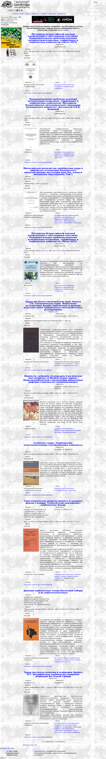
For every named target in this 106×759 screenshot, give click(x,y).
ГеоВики (44, 14)
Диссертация (59, 217)
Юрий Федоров (40, 751)
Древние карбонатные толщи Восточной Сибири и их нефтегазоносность (53, 591)
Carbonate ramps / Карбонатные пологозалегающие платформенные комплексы (53, 444)
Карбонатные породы (72, 660)
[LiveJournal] (19, 10)
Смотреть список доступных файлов (38, 93)
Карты (28, 14)
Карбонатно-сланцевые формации (67, 727)
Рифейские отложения (72, 223)
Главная (15, 14)
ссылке (66, 30)
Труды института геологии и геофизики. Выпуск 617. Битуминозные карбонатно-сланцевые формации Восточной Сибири (53, 674)
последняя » (59, 741)
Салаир (63, 576)
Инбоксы (35, 14)
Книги (22, 14)
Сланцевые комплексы (63, 730)
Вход (96, 2)
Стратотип (58, 578)
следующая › (50, 741)
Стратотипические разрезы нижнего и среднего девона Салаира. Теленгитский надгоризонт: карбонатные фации (53, 503)
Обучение (52, 14)
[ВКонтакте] (11, 10)
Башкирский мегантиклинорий (66, 215)
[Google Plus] (22, 10)
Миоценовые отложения (63, 430)
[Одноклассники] (15, 10)
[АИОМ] (53, 19)
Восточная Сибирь (61, 658)
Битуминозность (60, 723)
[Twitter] (13, 10)
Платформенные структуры (65, 490)
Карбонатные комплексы (64, 363)
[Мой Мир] (17, 10)
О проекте (61, 14)
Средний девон (72, 576)
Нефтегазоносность (62, 662)
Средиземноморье (69, 432)
